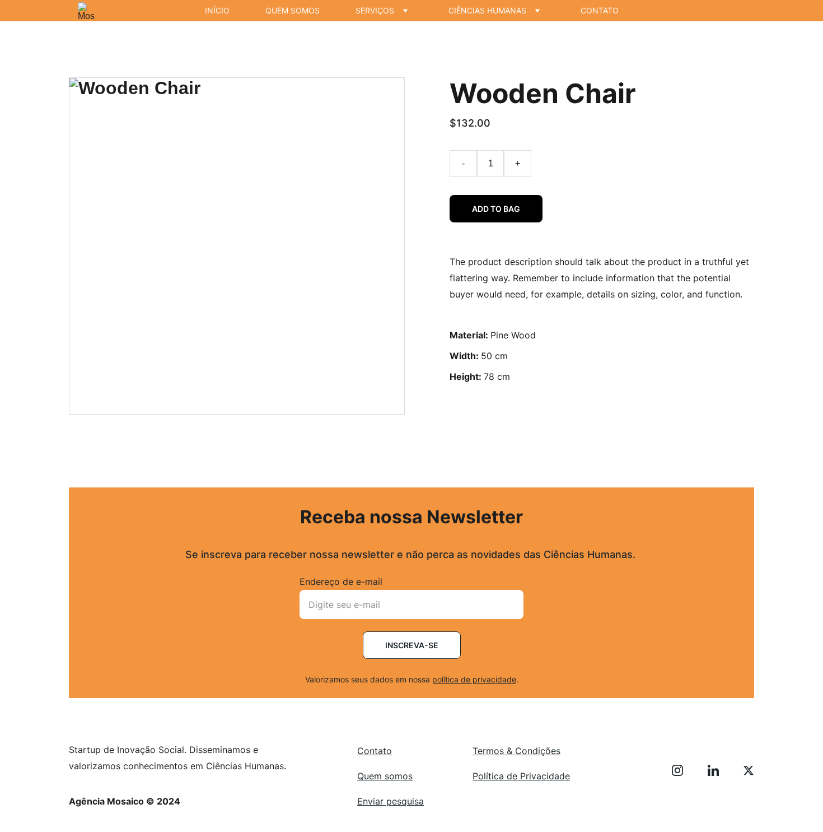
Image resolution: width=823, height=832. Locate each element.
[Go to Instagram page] (683, 770)
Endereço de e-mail (341, 581)
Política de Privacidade (521, 776)
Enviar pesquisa (390, 801)
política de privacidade (474, 679)
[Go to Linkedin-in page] (719, 770)
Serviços (375, 10)
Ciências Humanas (487, 10)
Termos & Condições (516, 750)
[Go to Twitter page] (748, 770)
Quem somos (292, 10)
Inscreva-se (411, 645)
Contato (600, 10)
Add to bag (496, 208)
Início (217, 10)
